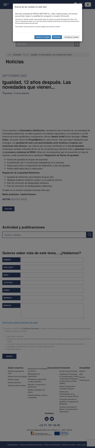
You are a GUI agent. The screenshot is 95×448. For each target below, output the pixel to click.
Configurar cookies (71, 37)
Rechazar (56, 37)
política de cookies (54, 26)
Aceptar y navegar (42, 37)
